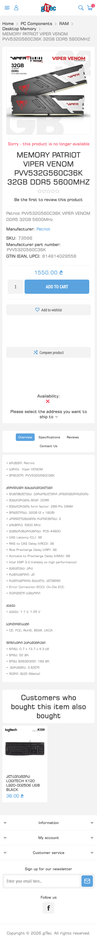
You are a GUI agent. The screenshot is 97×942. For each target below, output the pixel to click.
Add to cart (57, 287)
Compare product (52, 352)
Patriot (43, 229)
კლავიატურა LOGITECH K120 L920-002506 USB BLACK (23, 783)
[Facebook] (48, 908)
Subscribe (87, 881)
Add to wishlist (51, 309)
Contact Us (48, 446)
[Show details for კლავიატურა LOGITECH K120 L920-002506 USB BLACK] (24, 748)
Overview (25, 437)
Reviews (73, 437)
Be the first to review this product (48, 199)
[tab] (25, 437)
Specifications (49, 437)
